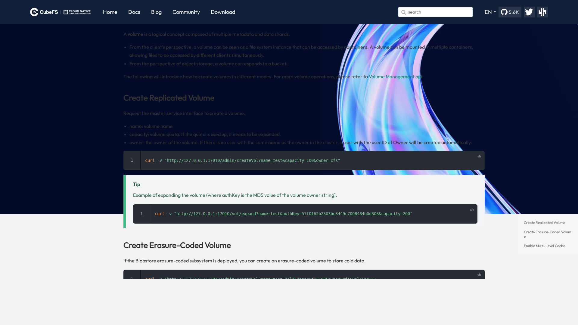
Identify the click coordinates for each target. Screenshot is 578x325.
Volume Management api (395, 76)
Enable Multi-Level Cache (544, 245)
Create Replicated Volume (544, 222)
